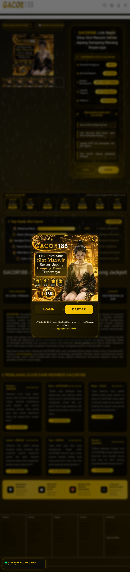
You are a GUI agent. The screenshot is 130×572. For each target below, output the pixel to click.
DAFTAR (79, 309)
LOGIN (49, 309)
